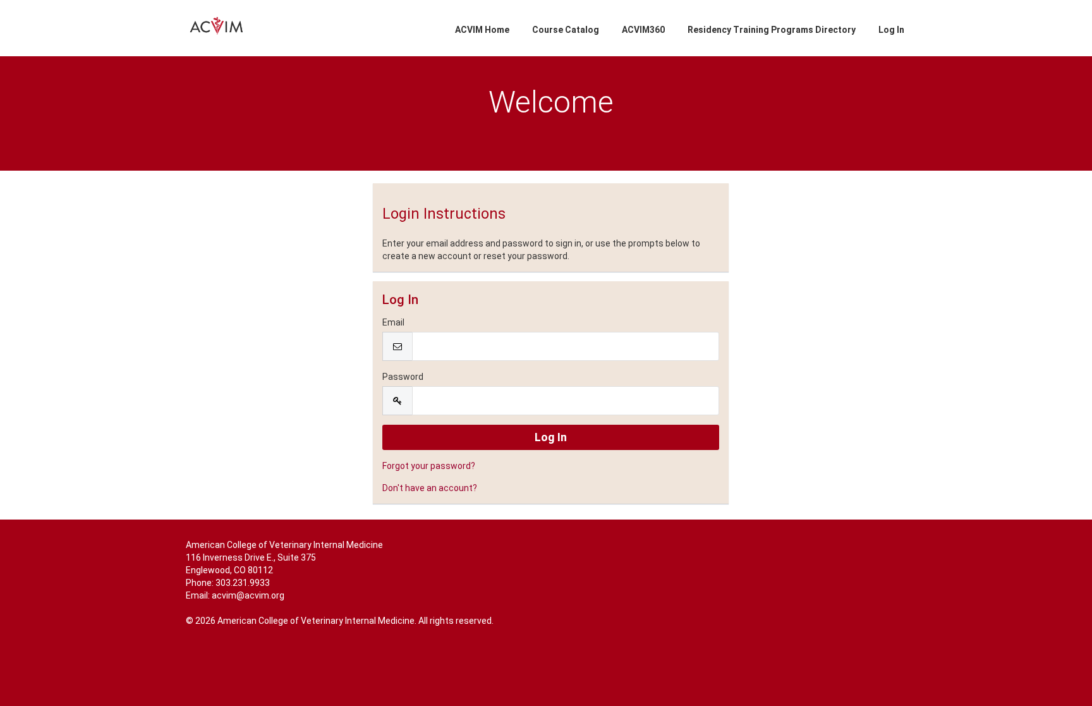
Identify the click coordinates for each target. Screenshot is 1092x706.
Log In (891, 30)
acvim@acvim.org (248, 595)
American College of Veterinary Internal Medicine (284, 545)
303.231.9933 (242, 583)
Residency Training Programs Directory (772, 30)
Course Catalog (565, 30)
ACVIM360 (643, 30)
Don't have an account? (429, 488)
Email (393, 322)
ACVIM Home (482, 30)
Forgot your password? (428, 466)
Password (402, 377)
